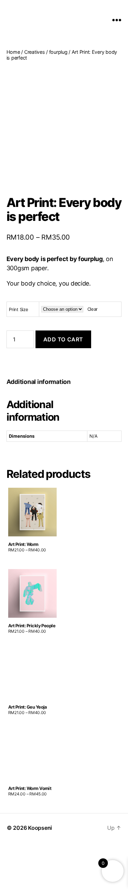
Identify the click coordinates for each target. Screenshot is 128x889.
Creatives (34, 52)
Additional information (38, 381)
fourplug (58, 52)
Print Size (18, 309)
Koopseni (40, 827)
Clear (92, 309)
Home (13, 52)
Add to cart (63, 339)
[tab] (38, 381)
